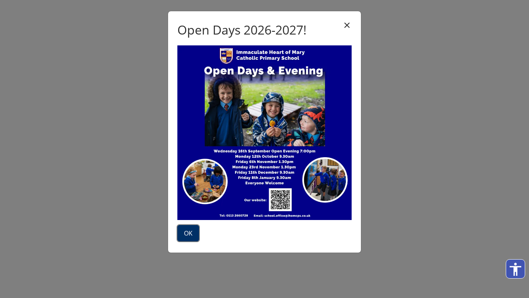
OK (188, 233)
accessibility (515, 269)
